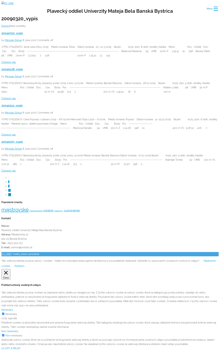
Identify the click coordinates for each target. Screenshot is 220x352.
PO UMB (6, 254)
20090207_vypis (12, 141)
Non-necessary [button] (9, 331)
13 (9, 190)
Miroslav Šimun (13, 40)
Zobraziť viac (8, 62)
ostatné (48, 210)
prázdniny (58, 211)
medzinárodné (35, 211)
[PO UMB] (7, 3)
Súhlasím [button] (19, 266)
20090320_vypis (12, 33)
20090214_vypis (12, 105)
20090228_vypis (12, 69)
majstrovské (15, 210)
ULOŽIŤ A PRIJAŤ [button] (11, 348)
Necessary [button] (7, 309)
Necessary (11, 314)
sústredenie (72, 210)
